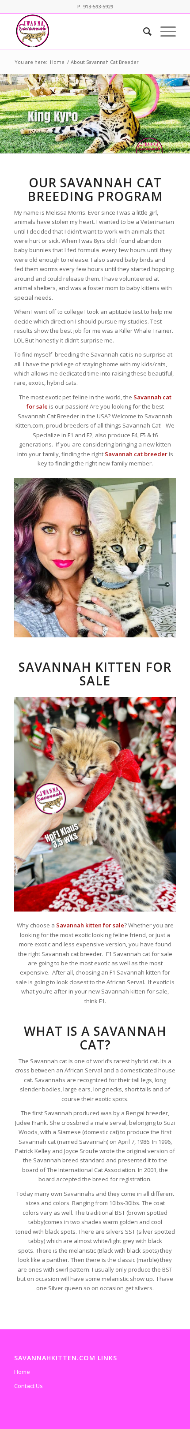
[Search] (143, 31)
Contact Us (28, 1386)
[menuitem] (143, 31)
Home (22, 1372)
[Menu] (164, 31)
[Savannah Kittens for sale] (78, 31)
